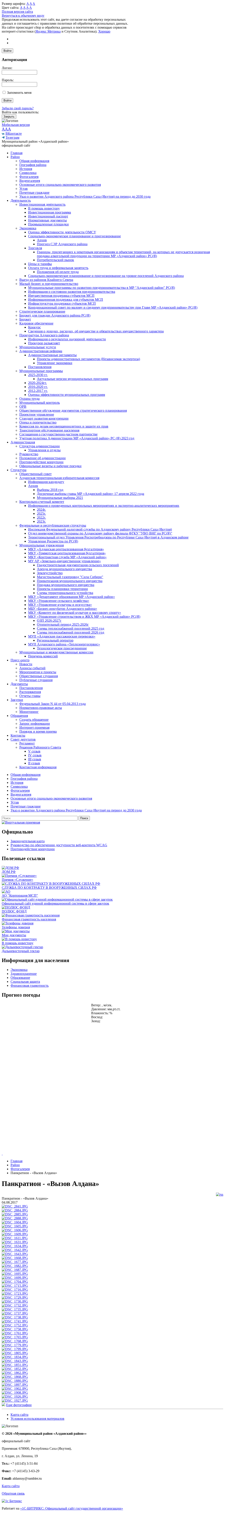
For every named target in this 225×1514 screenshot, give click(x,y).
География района (32, 165)
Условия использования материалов (37, 1418)
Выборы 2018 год (50, 490)
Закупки (17, 700)
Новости (25, 664)
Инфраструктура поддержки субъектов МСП (62, 303)
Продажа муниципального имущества (65, 585)
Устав (23, 188)
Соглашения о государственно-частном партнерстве (58, 434)
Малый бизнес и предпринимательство (48, 284)
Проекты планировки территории (62, 589)
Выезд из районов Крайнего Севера (46, 280)
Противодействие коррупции (41, 462)
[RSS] (219, 1195)
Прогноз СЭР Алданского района (62, 244)
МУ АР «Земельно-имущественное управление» (64, 561)
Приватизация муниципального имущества (69, 581)
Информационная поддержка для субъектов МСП (65, 299)
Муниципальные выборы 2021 (60, 498)
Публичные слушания (36, 680)
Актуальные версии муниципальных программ (72, 379)
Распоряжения (30, 692)
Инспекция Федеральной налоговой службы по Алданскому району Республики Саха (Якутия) (100, 529)
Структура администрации (39, 446)
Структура (18, 470)
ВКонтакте (13, 133)
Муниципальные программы (41, 371)
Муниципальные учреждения (41, 545)
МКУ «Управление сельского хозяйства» (58, 601)
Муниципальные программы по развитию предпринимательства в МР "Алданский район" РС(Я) (101, 288)
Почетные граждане (34, 192)
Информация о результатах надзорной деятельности (67, 339)
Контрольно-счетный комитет (41, 501)
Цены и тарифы (40, 264)
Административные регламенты (52, 355)
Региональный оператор (55, 640)
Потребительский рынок (55, 260)
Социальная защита (25, 981)
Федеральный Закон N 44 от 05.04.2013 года (52, 704)
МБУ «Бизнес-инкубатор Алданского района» (62, 608)
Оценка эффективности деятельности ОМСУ (62, 232)
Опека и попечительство (37, 422)
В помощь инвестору (44, 208)
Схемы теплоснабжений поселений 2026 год (70, 632)
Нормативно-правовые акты (40, 708)
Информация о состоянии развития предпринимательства (71, 291)
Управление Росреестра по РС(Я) (53, 541)
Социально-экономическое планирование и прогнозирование (74, 236)
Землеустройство (50, 573)
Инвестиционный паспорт (48, 216)
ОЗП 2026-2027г (49, 620)
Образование (20, 977)
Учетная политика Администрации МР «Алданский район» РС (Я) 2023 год (76, 438)
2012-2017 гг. (38, 391)
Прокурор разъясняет (44, 343)
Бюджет (25, 319)
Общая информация (34, 161)
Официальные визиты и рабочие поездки (50, 466)
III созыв (34, 759)
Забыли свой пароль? (18, 108)
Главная (16, 153)
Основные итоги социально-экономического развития (60, 184)
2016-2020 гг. (38, 387)
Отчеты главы (29, 696)
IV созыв (35, 755)
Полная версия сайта (17, 11)
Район (15, 157)
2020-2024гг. (37, 383)
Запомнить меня (19, 92)
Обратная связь (13, 1493)
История (25, 169)
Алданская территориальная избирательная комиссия (59, 478)
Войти (7, 50)
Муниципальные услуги (37, 347)
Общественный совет (35, 474)
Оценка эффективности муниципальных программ (66, 394)
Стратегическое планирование (42, 311)
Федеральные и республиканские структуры (52, 525)
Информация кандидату (46, 482)
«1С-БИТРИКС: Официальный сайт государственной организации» (71, 1508)
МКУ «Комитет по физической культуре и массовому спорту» (74, 612)
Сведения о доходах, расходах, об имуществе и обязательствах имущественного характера (96, 331)
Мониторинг (29, 712)
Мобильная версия (16, 125)
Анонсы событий (32, 668)
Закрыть (9, 116)
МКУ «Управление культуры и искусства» (60, 605)
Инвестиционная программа (49, 212)
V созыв (34, 751)
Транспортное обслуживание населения (49, 430)
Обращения (19, 715)
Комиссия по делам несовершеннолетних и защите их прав (63, 426)
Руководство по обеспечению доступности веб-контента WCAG (59, 845)
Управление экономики (54, 363)
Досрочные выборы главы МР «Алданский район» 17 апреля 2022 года (90, 494)
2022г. (41, 517)
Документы (19, 684)
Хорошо (104, 31)
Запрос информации (34, 723)
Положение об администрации (42, 458)
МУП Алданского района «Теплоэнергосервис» (64, 644)
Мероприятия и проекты (37, 672)
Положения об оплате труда (58, 272)
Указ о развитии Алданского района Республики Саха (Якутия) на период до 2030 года (85, 196)
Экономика (27, 228)
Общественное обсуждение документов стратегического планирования (73, 410)
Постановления (39, 367)
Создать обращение (34, 719)
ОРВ (22, 406)
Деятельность (21, 200)
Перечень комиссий (43, 656)
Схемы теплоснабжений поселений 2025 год (70, 628)
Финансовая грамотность (30, 985)
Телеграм (12, 137)
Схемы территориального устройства (65, 593)
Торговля (35, 248)
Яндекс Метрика (48, 31)
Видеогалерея (29, 181)
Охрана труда (29, 398)
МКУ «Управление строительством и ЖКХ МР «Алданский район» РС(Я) (84, 616)
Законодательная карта (28, 841)
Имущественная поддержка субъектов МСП (61, 295)
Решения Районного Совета (40, 747)
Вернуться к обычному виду (23, 15)
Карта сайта (19, 1414)
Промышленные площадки (48, 224)
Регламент (27, 743)
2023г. (41, 521)
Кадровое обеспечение (36, 323)
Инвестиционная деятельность (42, 204)
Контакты (18, 735)
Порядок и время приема (38, 731)
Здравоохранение (24, 974)
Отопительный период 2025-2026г (63, 624)
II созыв (34, 763)
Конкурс (34, 327)
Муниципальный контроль (39, 402)
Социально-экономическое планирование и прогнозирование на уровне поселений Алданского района (106, 276)
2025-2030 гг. (38, 375)
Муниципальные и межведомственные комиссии (56, 652)
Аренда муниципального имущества (64, 569)
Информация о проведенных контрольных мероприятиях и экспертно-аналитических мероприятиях (103, 505)
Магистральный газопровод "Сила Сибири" (70, 577)
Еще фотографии (19, 1405)
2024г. (41, 509)
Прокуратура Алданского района (44, 335)
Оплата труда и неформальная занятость (58, 268)
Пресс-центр (20, 660)
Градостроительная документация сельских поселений (78, 565)
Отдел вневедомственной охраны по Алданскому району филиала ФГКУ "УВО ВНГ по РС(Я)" (100, 533)
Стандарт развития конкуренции (44, 418)
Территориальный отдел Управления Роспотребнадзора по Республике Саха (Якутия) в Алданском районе (108, 537)
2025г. (41, 513)
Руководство (28, 454)
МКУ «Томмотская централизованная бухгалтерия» (67, 553)
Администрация (23, 442)
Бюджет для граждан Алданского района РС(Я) (54, 315)
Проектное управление (36, 414)
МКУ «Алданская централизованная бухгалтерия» (66, 549)
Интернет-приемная (34, 727)
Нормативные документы (47, 220)
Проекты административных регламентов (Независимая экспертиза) (88, 359)
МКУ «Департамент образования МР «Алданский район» (71, 597)
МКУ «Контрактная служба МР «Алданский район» (67, 557)
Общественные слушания (38, 676)
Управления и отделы (44, 450)
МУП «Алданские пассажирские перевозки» (61, 636)
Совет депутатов (23, 739)
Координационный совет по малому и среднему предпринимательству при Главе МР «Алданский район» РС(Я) (112, 307)
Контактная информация (37, 767)
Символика (27, 173)
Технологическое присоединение (62, 648)
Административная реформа (40, 351)
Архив (42, 240)
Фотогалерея (28, 177)
